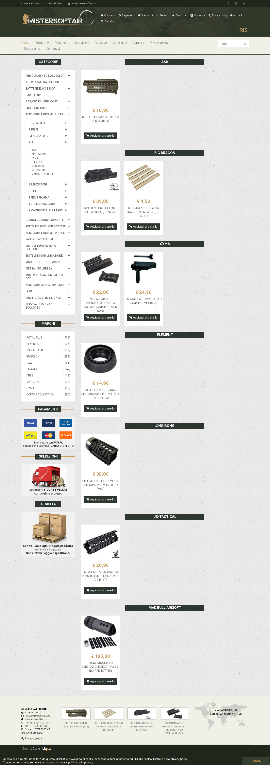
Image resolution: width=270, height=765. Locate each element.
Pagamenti (127, 15)
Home (25, 42)
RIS (31, 142)
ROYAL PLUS (48, 337)
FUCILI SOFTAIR (35, 108)
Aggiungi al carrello (102, 135)
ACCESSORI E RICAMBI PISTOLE (45, 233)
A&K (34, 150)
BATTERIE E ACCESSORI (40, 88)
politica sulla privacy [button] (80, 762)
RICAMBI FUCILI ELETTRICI (46, 210)
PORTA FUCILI (37, 123)
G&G (48, 362)
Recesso (164, 15)
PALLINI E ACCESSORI (39, 239)
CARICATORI (33, 95)
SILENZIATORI (38, 184)
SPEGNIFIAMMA (39, 197)
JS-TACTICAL (39, 170)
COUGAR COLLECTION (48, 394)
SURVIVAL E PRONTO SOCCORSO (38, 306)
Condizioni (181, 15)
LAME (29, 291)
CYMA (35, 158)
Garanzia (199, 15)
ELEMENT (37, 162)
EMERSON (48, 356)
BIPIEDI (33, 129)
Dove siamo (32, 48)
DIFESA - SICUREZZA (38, 268)
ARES (48, 375)
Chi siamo (109, 15)
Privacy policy (219, 15)
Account (237, 15)
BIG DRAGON (39, 154)
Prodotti (40, 42)
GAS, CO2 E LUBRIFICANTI (42, 101)
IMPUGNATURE (38, 135)
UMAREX (48, 369)
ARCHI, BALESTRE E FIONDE (43, 297)
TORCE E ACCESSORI (42, 203)
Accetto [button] (256, 761)
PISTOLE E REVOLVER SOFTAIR (45, 226)
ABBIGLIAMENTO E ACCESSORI (45, 75)
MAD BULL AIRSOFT (42, 174)
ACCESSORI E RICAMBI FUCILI (44, 114)
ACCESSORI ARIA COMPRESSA (44, 285)
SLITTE (33, 191)
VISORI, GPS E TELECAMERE (43, 262)
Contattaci (53, 48)
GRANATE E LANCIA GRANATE (44, 219)
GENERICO (48, 343)
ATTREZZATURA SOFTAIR (42, 82)
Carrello (108, 21)
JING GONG (38, 166)
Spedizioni (147, 15)
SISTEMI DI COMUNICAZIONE (44, 255)
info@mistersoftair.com (83, 3)
